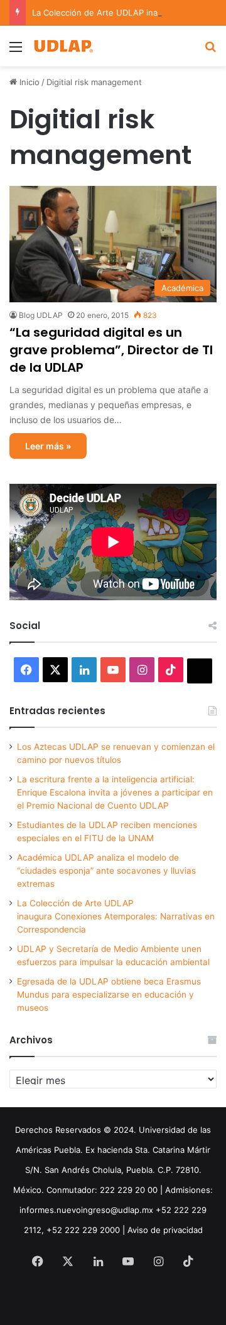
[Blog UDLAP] (62, 46)
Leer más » (48, 446)
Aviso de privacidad (165, 1230)
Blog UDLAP (41, 315)
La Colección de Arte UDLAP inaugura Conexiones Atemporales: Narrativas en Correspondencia (116, 916)
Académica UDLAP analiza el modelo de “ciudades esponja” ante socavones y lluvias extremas (106, 870)
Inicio (28, 82)
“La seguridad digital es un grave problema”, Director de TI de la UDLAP (111, 350)
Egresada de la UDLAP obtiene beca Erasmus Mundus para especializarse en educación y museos (109, 994)
